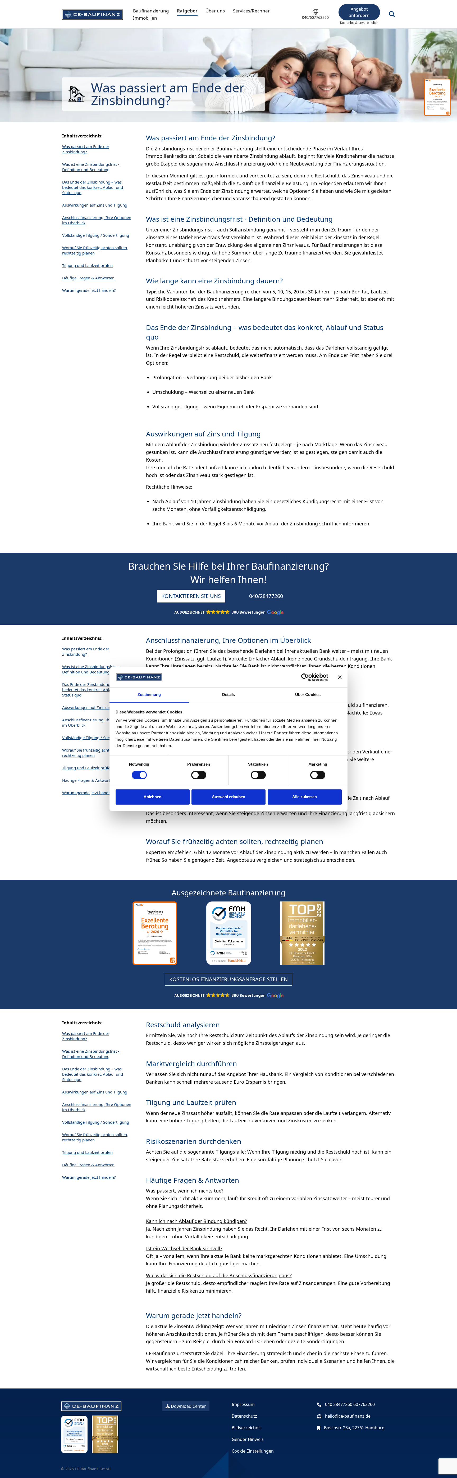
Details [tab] (228, 695)
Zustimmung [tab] (149, 695)
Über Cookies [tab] (308, 695)
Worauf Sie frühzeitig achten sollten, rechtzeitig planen (95, 250)
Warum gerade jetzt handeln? (89, 290)
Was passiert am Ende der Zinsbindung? (85, 149)
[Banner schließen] (340, 677)
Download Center (188, 1406)
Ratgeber (187, 11)
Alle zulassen (304, 797)
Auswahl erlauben (228, 797)
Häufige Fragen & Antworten (88, 277)
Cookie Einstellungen (253, 1451)
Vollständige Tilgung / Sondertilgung (95, 235)
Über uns (215, 11)
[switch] (198, 775)
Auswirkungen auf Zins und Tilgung (94, 205)
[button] (228, 614)
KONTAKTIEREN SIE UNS (191, 596)
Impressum (243, 1404)
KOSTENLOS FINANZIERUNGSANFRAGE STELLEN (228, 979)
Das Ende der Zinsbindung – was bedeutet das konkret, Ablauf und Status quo (92, 187)
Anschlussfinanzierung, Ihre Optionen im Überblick (96, 220)
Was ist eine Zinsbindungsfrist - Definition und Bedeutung (90, 167)
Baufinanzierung (151, 11)
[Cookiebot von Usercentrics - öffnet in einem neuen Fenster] (305, 677)
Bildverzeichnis (247, 1428)
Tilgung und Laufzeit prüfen (87, 265)
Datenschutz (244, 1416)
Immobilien (145, 18)
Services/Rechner (251, 11)
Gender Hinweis (248, 1439)
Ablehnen (152, 797)
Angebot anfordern (359, 12)
